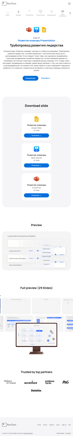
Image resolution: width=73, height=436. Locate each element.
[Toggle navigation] (69, 3)
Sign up (64, 425)
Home (39, 425)
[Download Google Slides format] (44, 29)
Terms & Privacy (28, 433)
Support (51, 425)
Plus (69, 425)
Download (30, 78)
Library (45, 425)
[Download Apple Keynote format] (36, 29)
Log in (58, 425)
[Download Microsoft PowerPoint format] (29, 29)
